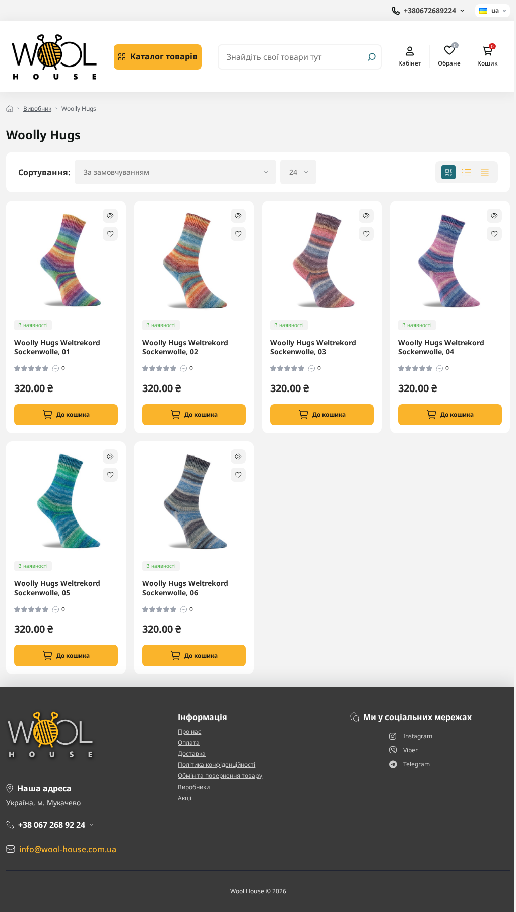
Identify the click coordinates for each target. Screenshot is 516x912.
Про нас (189, 731)
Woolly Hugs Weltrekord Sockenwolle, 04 (441, 347)
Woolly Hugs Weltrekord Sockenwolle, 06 (185, 588)
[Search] (372, 57)
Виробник (37, 108)
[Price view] (485, 172)
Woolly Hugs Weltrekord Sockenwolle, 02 (185, 347)
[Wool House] (54, 55)
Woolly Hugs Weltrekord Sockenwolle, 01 (57, 347)
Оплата (189, 742)
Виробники (194, 787)
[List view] (467, 172)
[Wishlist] (110, 234)
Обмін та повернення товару (220, 775)
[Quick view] (110, 216)
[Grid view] (448, 172)
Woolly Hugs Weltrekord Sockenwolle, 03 (313, 347)
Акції (184, 798)
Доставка (192, 753)
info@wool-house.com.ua (67, 849)
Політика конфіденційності (216, 764)
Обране (449, 56)
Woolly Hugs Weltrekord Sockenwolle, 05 (57, 588)
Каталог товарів (164, 56)
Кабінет (409, 63)
